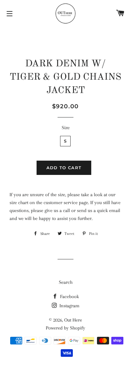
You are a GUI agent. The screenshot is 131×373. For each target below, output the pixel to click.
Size (66, 127)
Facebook (69, 296)
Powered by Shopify (65, 328)
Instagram (68, 306)
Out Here (73, 320)
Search (65, 282)
